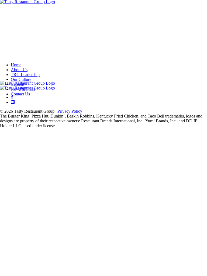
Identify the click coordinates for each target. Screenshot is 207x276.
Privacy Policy (69, 111)
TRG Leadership (25, 74)
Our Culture (21, 79)
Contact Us (20, 94)
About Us (19, 69)
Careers (17, 84)
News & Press (23, 89)
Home (16, 65)
